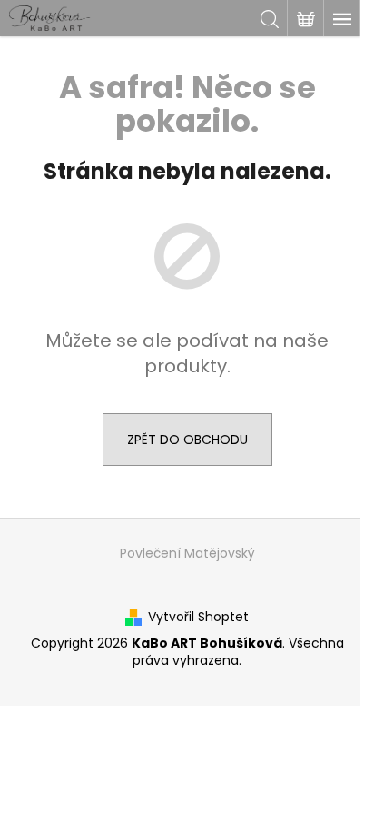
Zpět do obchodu (187, 439)
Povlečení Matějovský (187, 553)
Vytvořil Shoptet (198, 617)
